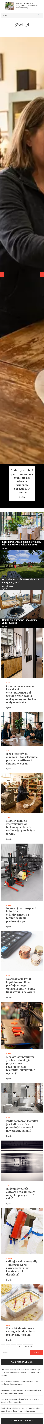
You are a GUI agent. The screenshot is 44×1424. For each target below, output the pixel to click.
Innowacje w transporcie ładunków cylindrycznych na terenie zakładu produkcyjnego (22, 481)
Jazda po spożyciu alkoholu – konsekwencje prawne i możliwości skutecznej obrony (22, 758)
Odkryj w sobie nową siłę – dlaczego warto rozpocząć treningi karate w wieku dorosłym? (21, 1267)
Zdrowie (9, 1258)
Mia (23, 497)
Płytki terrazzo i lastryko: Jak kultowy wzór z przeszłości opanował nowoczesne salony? (22, 1125)
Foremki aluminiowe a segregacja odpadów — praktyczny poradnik (20, 1331)
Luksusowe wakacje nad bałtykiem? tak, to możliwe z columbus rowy (21, 543)
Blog (8, 683)
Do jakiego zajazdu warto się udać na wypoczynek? (27, 4)
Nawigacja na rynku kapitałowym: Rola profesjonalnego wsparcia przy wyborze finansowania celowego (20, 985)
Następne (28, 1346)
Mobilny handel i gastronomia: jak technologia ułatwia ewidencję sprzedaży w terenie (20, 827)
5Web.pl (22, 24)
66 (19, 1346)
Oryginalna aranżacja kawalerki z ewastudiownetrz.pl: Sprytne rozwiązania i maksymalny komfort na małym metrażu (21, 694)
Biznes (8, 817)
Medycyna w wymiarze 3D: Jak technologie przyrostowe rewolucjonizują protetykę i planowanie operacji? (20, 1065)
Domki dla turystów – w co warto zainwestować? (19, 621)
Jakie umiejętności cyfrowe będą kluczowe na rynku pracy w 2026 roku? (20, 1193)
